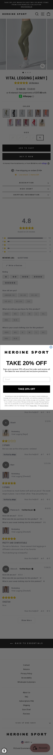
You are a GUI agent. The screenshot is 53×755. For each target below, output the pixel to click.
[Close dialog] (51, 347)
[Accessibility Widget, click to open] (4, 751)
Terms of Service (44, 405)
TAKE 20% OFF (26, 389)
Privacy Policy (33, 405)
